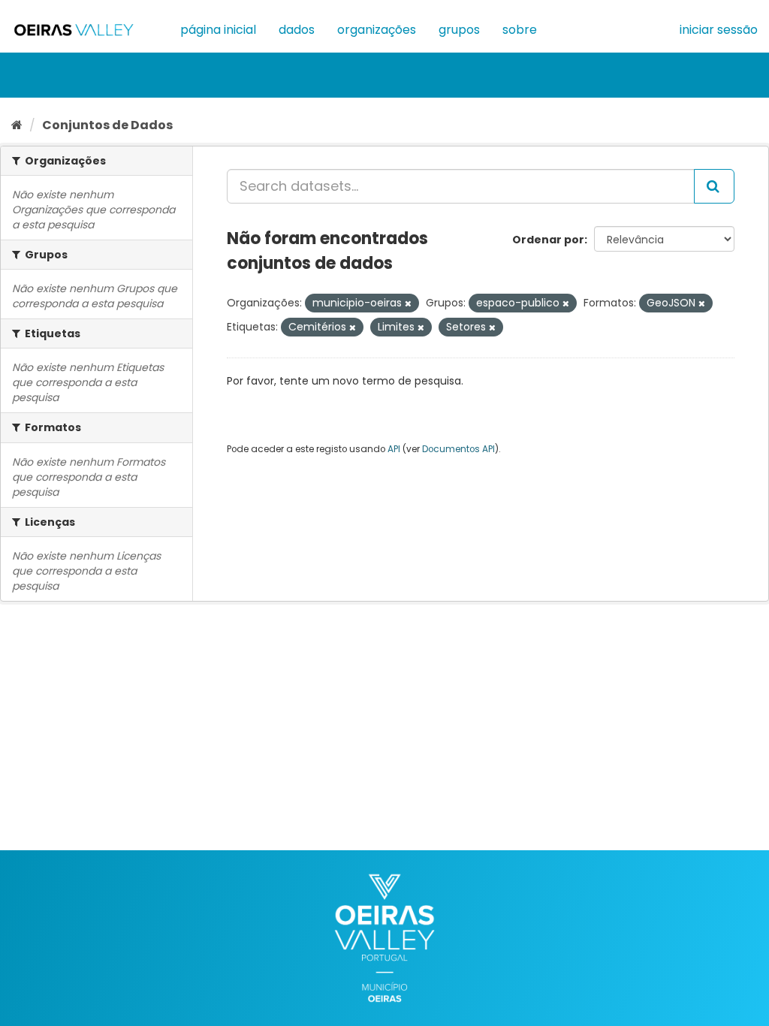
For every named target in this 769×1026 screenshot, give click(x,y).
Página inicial (218, 29)
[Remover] (408, 303)
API (394, 449)
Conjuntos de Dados (107, 125)
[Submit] (714, 186)
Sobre (519, 29)
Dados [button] (297, 29)
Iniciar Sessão (719, 29)
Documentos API (458, 449)
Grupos (459, 29)
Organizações (376, 29)
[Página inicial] (17, 125)
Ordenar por (548, 239)
